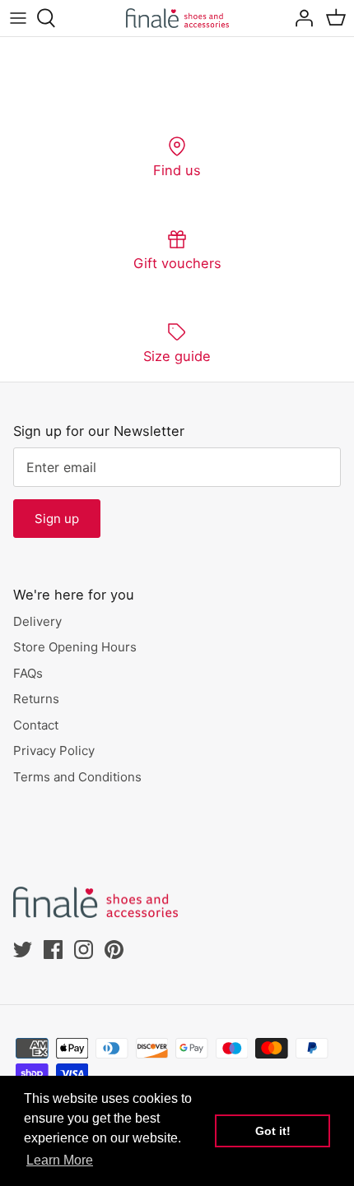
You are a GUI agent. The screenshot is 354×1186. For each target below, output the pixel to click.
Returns (36, 699)
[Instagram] (83, 949)
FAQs (28, 673)
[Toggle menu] (18, 18)
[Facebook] (53, 949)
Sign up (57, 518)
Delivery (37, 621)
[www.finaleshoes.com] (177, 18)
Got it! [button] (273, 1130)
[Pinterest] (114, 949)
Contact (35, 725)
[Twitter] (22, 949)
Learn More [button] (59, 1160)
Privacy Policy (54, 750)
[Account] (300, 18)
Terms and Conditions (77, 777)
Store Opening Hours (75, 647)
